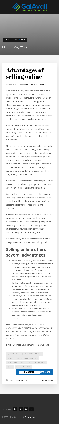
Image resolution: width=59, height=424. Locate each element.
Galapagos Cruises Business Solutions (24, 358)
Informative (23, 380)
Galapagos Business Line (33, 354)
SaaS (11, 367)
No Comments (47, 381)
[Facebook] (21, 409)
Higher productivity (17, 362)
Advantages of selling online (25, 73)
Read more (45, 372)
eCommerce (14, 354)
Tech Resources (24, 367)
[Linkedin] (15, 409)
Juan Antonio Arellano (36, 84)
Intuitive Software (38, 362)
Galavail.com (30, 417)
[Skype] (26, 409)
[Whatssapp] (32, 409)
